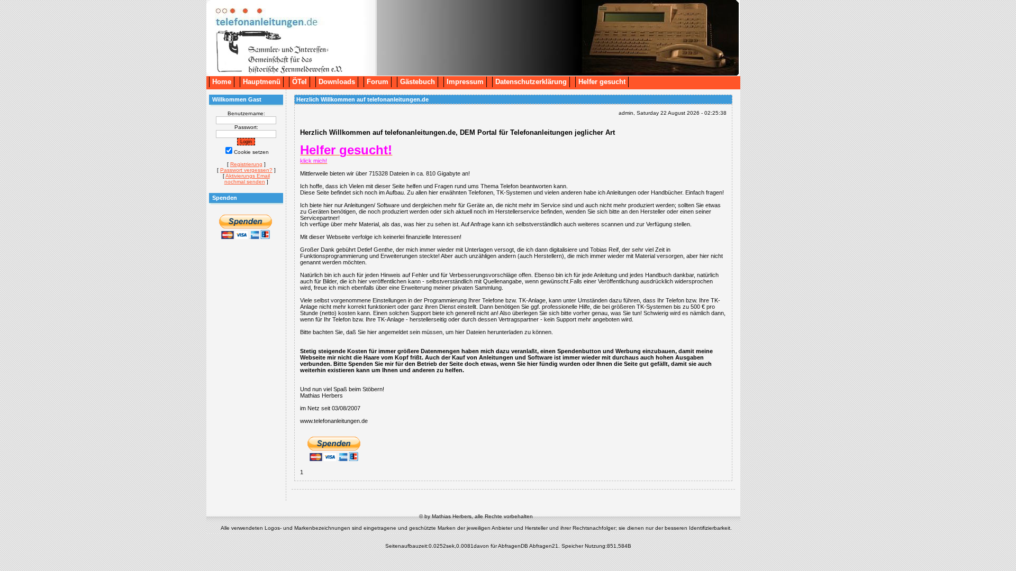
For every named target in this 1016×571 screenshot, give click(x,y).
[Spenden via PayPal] (245, 238)
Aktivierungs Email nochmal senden (247, 179)
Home (221, 82)
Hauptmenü (261, 82)
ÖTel (299, 82)
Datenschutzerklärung (531, 82)
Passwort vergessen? (246, 170)
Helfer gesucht (601, 82)
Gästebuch (417, 82)
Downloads (337, 82)
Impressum (465, 82)
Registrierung (246, 164)
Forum (377, 82)
